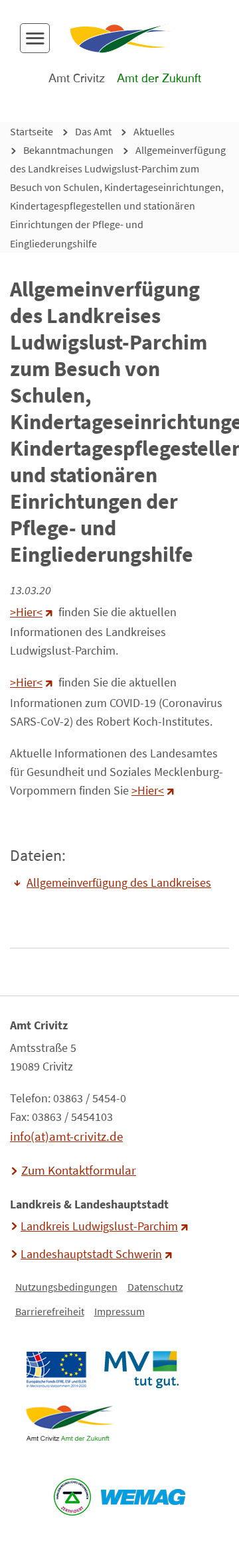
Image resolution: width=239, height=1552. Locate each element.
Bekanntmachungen (68, 150)
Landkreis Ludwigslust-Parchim (99, 1226)
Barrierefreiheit (49, 1311)
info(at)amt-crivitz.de (66, 1136)
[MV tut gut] (141, 1369)
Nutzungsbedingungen (66, 1286)
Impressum (119, 1311)
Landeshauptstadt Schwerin (91, 1254)
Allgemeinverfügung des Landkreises (119, 882)
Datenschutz (155, 1286)
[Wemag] (143, 1497)
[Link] (69, 1423)
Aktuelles (154, 131)
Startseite (31, 131)
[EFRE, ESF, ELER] (56, 1369)
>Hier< (26, 612)
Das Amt (93, 131)
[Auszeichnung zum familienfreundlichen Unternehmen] (72, 1497)
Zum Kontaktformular (78, 1170)
